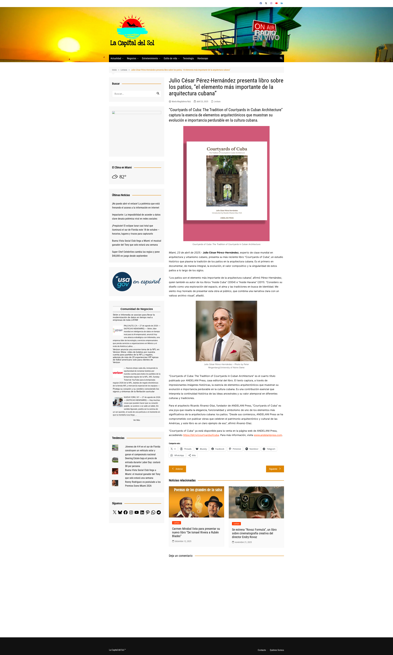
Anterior (179, 469)
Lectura (217, 101)
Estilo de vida (170, 58)
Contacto (262, 650)
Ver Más (136, 420)
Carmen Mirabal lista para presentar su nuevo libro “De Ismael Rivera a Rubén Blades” (196, 532)
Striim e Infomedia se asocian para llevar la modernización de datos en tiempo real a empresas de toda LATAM (134, 317)
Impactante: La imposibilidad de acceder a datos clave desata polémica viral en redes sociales (136, 216)
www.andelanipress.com (268, 435)
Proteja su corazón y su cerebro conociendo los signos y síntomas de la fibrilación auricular (136, 390)
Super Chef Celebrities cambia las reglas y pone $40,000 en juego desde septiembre (136, 253)
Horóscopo (202, 58)
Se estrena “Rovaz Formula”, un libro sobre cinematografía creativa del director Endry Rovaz (254, 533)
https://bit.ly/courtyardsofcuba (201, 435)
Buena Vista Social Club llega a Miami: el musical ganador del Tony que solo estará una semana (136, 242)
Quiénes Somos (277, 650)
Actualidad (116, 58)
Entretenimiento (150, 58)
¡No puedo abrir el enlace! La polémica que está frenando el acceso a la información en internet (136, 205)
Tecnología (188, 58)
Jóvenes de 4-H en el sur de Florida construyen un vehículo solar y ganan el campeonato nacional (142, 450)
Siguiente (273, 469)
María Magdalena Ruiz (181, 101)
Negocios (131, 58)
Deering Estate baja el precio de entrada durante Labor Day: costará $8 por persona (142, 462)
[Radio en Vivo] (264, 30)
